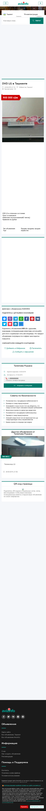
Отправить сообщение (24, 385)
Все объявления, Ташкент (11, 735)
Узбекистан (22, 87)
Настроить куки (37, 807)
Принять (24, 807)
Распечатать (37, 348)
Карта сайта (6, 732)
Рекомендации (7, 756)
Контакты (5, 770)
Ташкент (10, 14)
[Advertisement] (23, 49)
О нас (4, 751)
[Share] (4, 319)
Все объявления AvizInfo (11, 737)
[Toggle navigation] (5, 3)
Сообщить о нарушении (24, 352)
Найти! (38, 21)
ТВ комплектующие (31, 14)
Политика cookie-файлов (11, 773)
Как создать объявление (11, 754)
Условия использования (11, 776)
